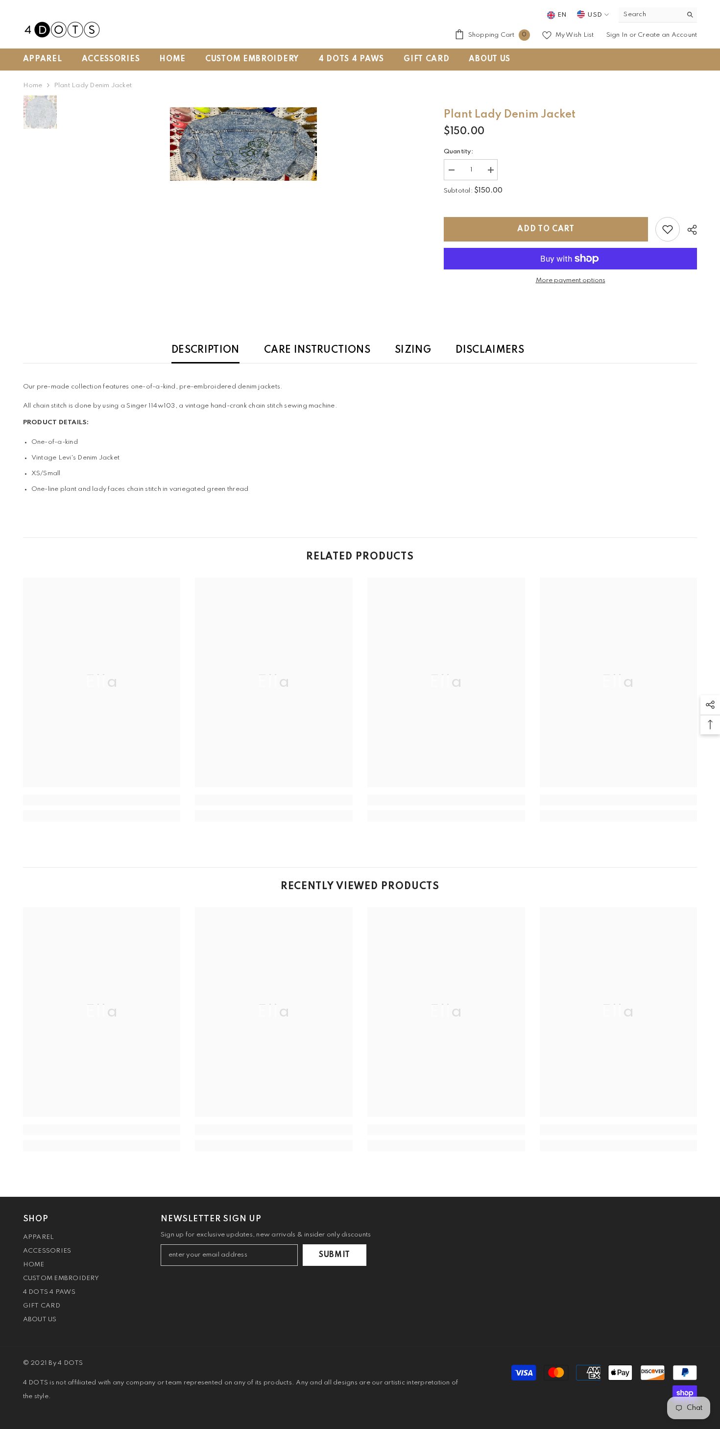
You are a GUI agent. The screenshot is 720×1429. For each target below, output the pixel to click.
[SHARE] (688, 230)
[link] (102, 800)
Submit (334, 1255)
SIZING (413, 350)
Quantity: (458, 151)
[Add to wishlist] (667, 229)
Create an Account (667, 35)
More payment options (570, 280)
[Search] (658, 15)
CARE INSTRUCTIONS (317, 350)
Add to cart (546, 229)
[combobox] (650, 14)
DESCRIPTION (205, 350)
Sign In (617, 35)
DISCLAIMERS (490, 350)
